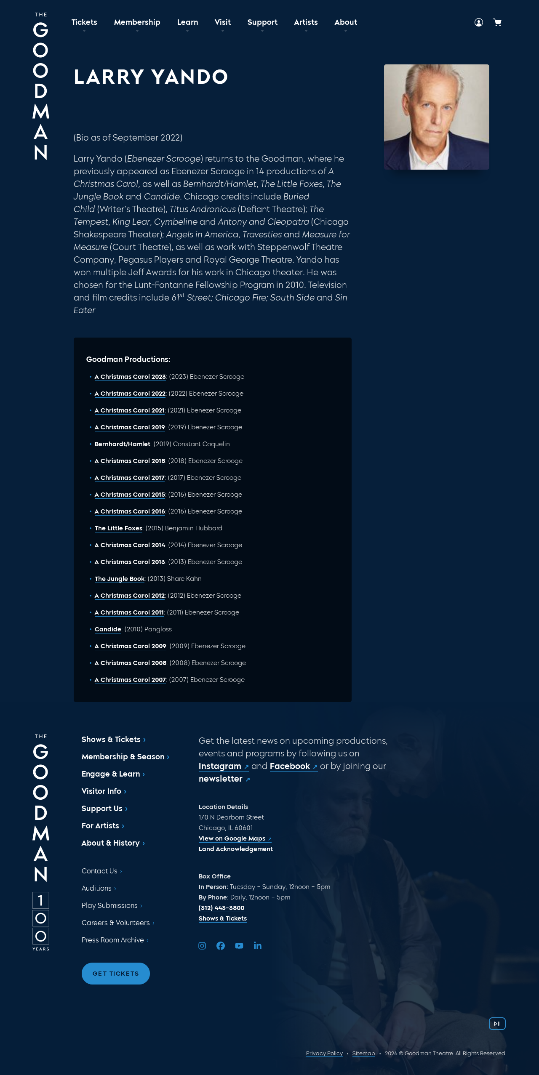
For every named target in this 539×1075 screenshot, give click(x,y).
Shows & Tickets (111, 739)
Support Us (102, 808)
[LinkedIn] (257, 946)
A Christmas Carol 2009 (130, 646)
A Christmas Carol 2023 (130, 377)
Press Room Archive (113, 940)
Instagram (220, 766)
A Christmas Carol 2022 (130, 393)
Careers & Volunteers (116, 923)
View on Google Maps (232, 838)
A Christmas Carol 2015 (130, 494)
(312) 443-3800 (221, 908)
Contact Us (99, 871)
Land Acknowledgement (236, 849)
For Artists (100, 825)
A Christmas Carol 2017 (130, 478)
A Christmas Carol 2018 (130, 461)
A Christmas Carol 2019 (130, 427)
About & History (111, 843)
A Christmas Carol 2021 (130, 410)
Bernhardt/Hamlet (122, 444)
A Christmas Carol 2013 (130, 562)
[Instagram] (202, 946)
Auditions (97, 888)
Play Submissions (110, 906)
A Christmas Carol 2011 (129, 612)
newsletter (221, 779)
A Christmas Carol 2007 (130, 680)
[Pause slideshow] (497, 1023)
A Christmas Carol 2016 (130, 511)
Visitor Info (101, 791)
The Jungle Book (119, 579)
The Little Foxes (118, 528)
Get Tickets (116, 973)
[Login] (479, 22)
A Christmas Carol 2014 (130, 545)
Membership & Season (123, 756)
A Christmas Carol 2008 (130, 663)
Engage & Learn (111, 774)
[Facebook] (220, 946)
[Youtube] (239, 946)
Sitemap (363, 1053)
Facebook (290, 766)
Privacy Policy (324, 1053)
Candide (108, 629)
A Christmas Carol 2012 (130, 595)
